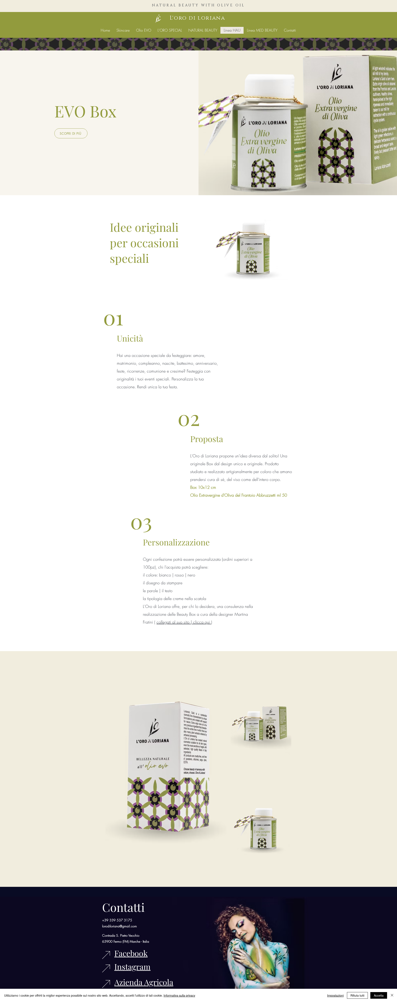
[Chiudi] (392, 995)
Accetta (379, 995)
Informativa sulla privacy (179, 995)
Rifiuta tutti (357, 995)
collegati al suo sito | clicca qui (184, 622)
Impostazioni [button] (335, 995)
